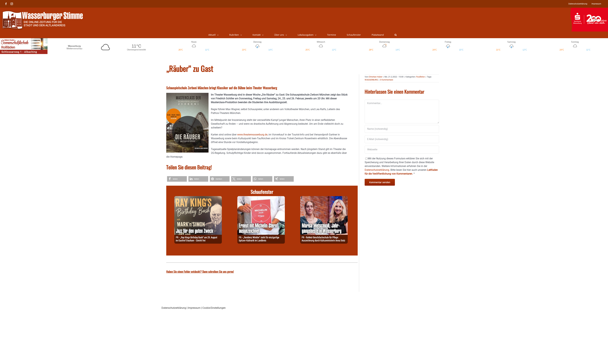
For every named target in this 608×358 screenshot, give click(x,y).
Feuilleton (420, 77)
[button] (395, 35)
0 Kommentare (386, 80)
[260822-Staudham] (198, 197)
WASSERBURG (371, 80)
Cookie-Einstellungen (214, 307)
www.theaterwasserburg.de (252, 134)
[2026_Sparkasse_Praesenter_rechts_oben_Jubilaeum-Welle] (589, 9)
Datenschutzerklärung (174, 307)
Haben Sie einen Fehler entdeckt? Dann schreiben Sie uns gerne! (200, 271)
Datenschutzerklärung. (377, 169)
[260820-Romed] (324, 197)
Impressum (194, 307)
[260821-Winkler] (261, 197)
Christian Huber (375, 77)
